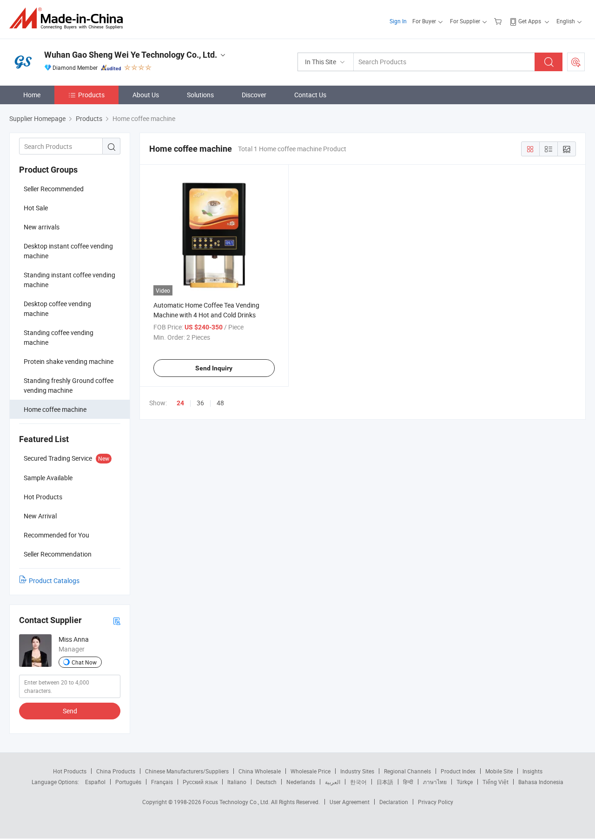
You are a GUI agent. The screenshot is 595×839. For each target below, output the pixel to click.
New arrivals (42, 226)
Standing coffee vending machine (58, 337)
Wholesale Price (311, 771)
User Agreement (350, 801)
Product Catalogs (54, 580)
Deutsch (266, 781)
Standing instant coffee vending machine (69, 279)
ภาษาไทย (435, 781)
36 (200, 402)
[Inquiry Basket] (499, 21)
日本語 (385, 781)
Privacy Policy (435, 801)
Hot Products (69, 771)
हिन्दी (408, 781)
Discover (254, 94)
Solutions (200, 94)
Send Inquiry (213, 368)
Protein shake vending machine (68, 361)
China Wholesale (259, 771)
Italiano (236, 781)
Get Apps (529, 21)
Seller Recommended (54, 188)
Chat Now (84, 662)
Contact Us (310, 94)
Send (70, 710)
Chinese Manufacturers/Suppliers (187, 771)
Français (162, 781)
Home (31, 94)
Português (128, 781)
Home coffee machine (55, 409)
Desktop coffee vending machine (57, 308)
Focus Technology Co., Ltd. (237, 801)
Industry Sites (357, 771)
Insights (532, 771)
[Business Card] (116, 620)
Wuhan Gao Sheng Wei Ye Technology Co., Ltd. (130, 55)
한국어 (358, 781)
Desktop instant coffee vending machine (68, 251)
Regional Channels (407, 771)
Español (95, 781)
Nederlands (300, 781)
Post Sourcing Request (576, 62)
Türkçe (464, 781)
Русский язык (200, 781)
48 (220, 402)
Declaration (393, 801)
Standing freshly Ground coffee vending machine (68, 385)
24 (180, 403)
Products (91, 94)
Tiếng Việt (496, 781)
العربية (332, 781)
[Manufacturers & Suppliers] (69, 18)
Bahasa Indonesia (540, 781)
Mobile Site (499, 771)
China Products (115, 771)
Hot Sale (36, 207)
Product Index (458, 771)
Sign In (398, 21)
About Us (145, 94)
